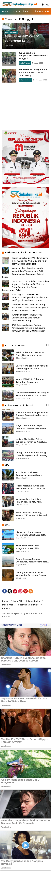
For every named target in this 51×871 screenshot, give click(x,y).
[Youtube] (25, 591)
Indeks (5, 601)
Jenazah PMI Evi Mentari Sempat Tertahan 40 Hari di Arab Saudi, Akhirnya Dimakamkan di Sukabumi (32, 394)
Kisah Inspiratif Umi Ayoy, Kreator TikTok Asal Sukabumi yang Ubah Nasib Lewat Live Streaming (31, 514)
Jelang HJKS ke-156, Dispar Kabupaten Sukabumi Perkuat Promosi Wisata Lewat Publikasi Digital (32, 574)
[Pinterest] (15, 591)
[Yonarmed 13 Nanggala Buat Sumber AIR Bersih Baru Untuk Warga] (9, 76)
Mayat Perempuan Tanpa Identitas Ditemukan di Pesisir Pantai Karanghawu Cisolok (31, 427)
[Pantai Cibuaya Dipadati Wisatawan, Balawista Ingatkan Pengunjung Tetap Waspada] (8, 561)
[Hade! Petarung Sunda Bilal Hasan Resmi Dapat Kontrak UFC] (8, 488)
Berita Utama (24, 63)
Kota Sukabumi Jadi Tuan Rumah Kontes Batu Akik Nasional (29, 500)
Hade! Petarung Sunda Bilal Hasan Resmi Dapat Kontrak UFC (30, 487)
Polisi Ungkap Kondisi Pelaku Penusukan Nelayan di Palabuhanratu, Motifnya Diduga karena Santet (30, 297)
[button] (42, 4)
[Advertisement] (25, 106)
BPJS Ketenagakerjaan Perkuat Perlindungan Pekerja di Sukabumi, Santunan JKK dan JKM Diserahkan (28, 328)
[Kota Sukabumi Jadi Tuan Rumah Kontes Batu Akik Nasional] (8, 501)
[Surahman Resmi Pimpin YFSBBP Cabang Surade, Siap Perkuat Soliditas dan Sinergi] (8, 415)
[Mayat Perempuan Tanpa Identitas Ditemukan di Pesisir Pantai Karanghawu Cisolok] (8, 428)
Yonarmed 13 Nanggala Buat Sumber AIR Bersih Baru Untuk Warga (33, 72)
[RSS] (30, 591)
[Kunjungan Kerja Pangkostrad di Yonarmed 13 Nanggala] (9, 59)
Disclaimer (7, 604)
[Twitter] (10, 591)
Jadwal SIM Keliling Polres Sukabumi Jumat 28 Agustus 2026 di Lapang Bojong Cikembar (30, 440)
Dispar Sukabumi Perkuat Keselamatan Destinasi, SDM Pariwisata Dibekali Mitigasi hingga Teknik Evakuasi (30, 533)
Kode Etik (17, 601)
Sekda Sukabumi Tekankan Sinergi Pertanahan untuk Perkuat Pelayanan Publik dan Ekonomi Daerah (30, 307)
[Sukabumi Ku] (20, 4)
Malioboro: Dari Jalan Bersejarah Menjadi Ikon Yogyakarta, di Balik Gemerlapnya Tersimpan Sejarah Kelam (23, 272)
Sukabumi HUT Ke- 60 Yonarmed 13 (22, 38)
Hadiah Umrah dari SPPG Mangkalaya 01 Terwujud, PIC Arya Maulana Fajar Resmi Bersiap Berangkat (30, 261)
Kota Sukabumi (11, 32)
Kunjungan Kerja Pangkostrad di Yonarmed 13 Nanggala (33, 56)
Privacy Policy (33, 601)
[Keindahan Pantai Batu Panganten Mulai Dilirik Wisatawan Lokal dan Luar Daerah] (8, 548)
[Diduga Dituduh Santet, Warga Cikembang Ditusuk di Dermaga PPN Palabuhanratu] (8, 455)
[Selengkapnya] (47, 345)
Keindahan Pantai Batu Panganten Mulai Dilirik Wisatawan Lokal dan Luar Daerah (29, 547)
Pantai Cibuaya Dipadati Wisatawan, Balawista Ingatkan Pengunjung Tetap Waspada (32, 560)
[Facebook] (4, 591)
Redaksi (6, 608)
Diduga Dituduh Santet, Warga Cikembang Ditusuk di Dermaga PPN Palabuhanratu (32, 454)
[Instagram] (20, 591)
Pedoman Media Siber (28, 604)
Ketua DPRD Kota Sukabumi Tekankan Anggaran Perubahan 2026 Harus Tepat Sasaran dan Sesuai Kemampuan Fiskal (25, 285)
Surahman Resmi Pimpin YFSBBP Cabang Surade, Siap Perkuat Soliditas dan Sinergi (27, 317)
